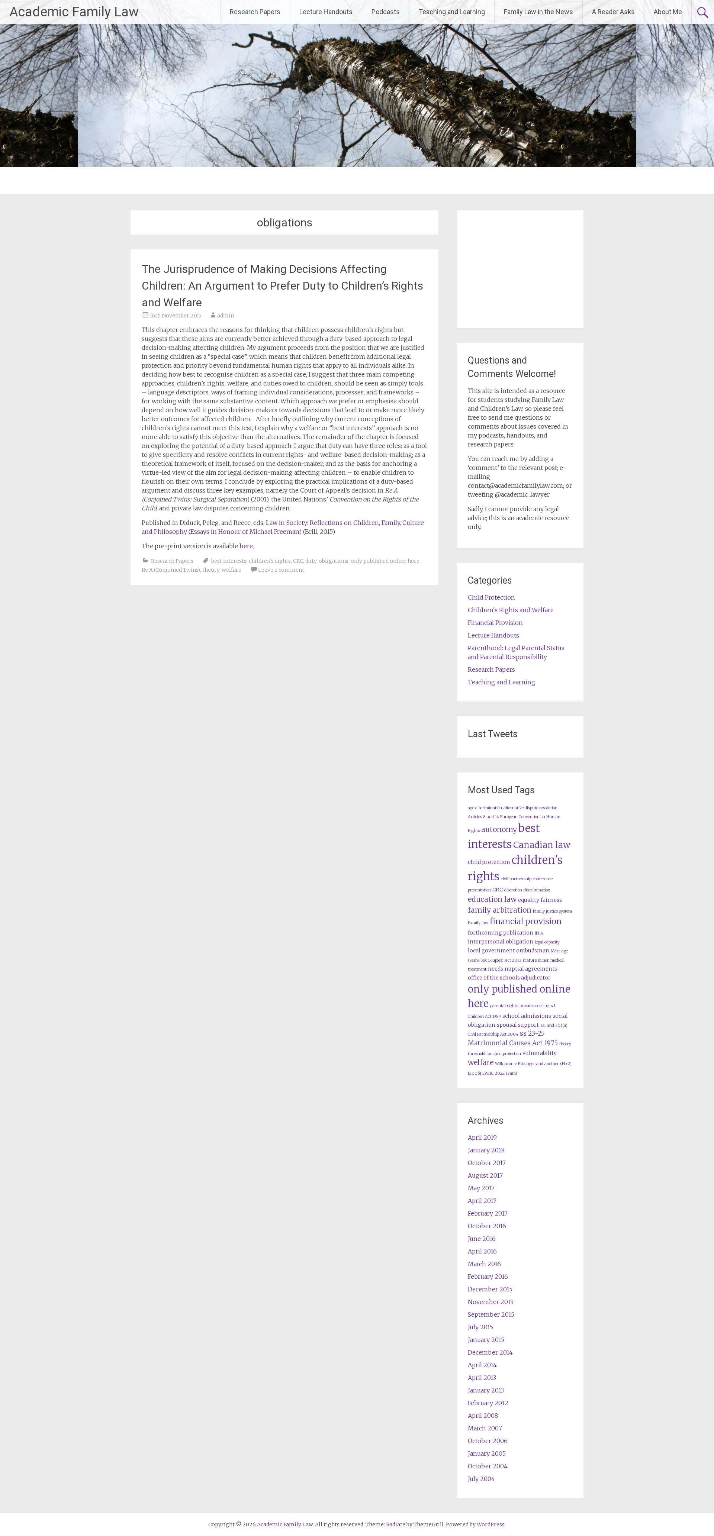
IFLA (539, 933)
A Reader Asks (613, 12)
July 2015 (480, 1327)
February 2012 (488, 1403)
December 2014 (490, 1352)
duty (310, 561)
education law (492, 899)
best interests (229, 561)
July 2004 (481, 1478)
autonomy (499, 829)
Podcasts (386, 12)
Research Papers (255, 12)
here (246, 546)
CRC (298, 561)
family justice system (552, 911)
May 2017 (481, 1188)
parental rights (504, 1005)
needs (495, 968)
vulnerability (539, 1053)
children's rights (270, 561)
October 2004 (488, 1466)
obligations (333, 561)
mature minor (536, 960)
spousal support (518, 1025)
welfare (231, 570)
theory (210, 570)
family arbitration (499, 910)
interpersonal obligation (500, 941)
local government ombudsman (508, 950)
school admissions (526, 1016)
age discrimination (485, 808)
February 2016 (488, 1276)
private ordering (534, 1005)
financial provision (526, 921)
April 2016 (482, 1251)
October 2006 (488, 1441)
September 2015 (491, 1314)
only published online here (385, 561)
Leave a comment (281, 570)
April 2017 (482, 1200)
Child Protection (491, 597)
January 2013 (486, 1390)
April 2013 (482, 1377)
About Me (668, 12)
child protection (489, 862)
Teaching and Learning (452, 12)
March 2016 (484, 1264)
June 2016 (482, 1238)
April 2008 (483, 1415)
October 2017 (487, 1162)
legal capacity (547, 942)
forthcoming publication (500, 932)
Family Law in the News (538, 12)
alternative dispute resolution (530, 808)
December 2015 (490, 1289)
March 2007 (485, 1428)
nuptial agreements (531, 968)
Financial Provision (495, 622)
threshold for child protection (494, 1053)
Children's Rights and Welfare (511, 610)
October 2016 (487, 1226)
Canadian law (541, 844)
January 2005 (487, 1453)
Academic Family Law (74, 12)
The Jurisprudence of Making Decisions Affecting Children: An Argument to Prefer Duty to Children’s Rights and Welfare (282, 285)
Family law (478, 922)
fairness (551, 900)
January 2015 (486, 1339)
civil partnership (516, 879)
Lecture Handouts (326, 12)
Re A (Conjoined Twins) (171, 570)
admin (225, 315)
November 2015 (491, 1302)
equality (528, 900)
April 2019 (482, 1137)
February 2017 (488, 1213)
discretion (513, 890)
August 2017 (485, 1175)
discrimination (537, 890)
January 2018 (486, 1150)
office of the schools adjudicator (509, 977)
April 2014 (482, 1365)
